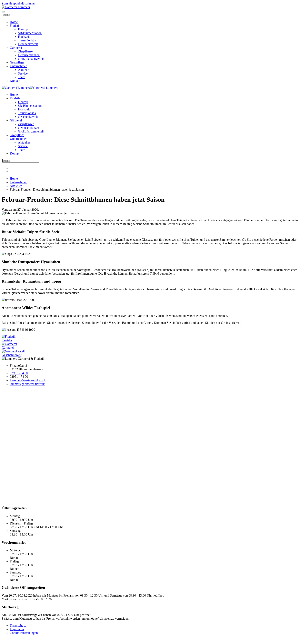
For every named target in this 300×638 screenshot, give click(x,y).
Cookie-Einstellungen (24, 633)
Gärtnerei (16, 47)
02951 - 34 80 (19, 373)
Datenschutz (18, 625)
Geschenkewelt (28, 44)
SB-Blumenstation (30, 33)
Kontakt (15, 80)
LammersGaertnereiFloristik (28, 380)
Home (14, 22)
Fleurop (23, 29)
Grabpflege (17, 62)
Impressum (17, 629)
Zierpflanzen (26, 51)
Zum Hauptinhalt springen (19, 3)
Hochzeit (24, 36)
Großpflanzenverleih (31, 58)
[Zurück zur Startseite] (16, 7)
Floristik (15, 25)
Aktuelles (24, 69)
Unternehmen (18, 66)
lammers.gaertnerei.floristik (27, 384)
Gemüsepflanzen (29, 55)
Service (23, 73)
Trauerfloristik (27, 40)
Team (21, 77)
